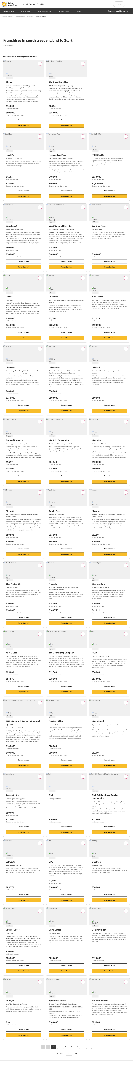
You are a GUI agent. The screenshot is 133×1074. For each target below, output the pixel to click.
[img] (17, 11)
